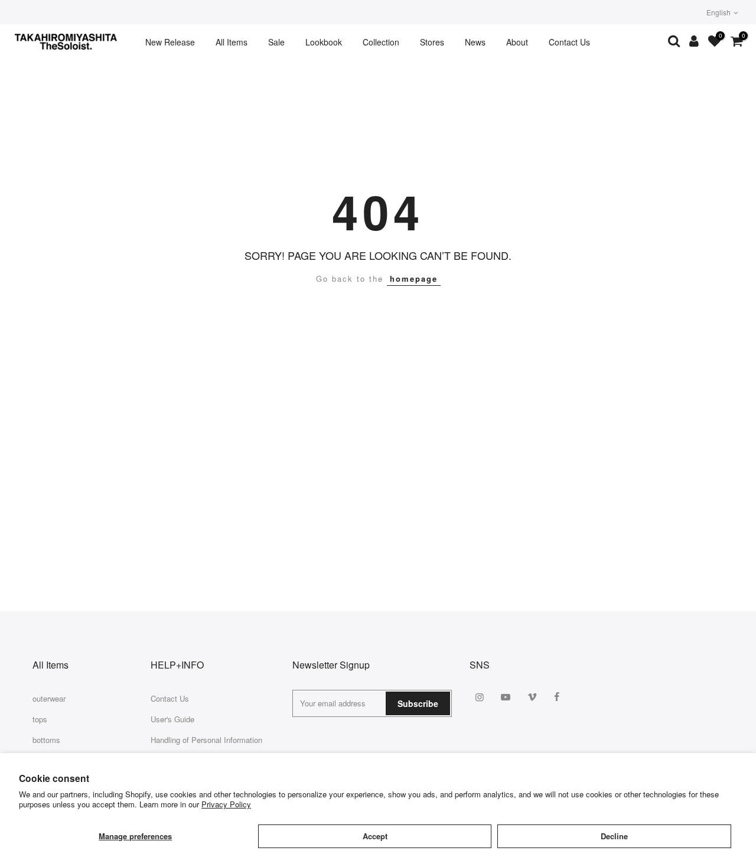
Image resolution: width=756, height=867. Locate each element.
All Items (231, 42)
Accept (375, 836)
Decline (614, 836)
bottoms (46, 739)
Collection (381, 42)
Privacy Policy (226, 804)
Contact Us (569, 42)
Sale (276, 42)
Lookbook (323, 42)
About (517, 42)
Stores (432, 42)
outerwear (49, 698)
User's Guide (172, 719)
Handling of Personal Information (206, 739)
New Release (170, 42)
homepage (414, 278)
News (475, 42)
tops (39, 719)
